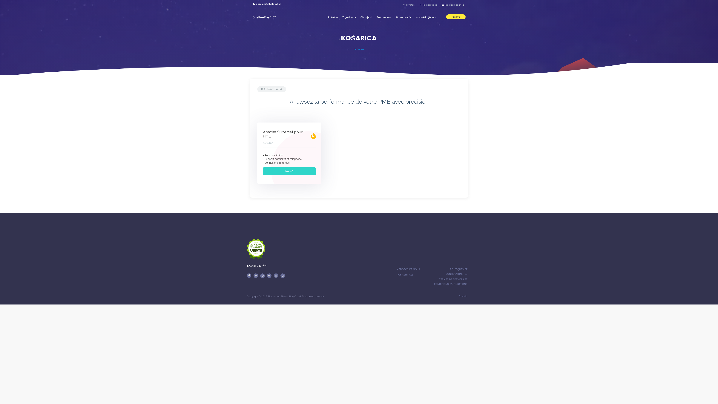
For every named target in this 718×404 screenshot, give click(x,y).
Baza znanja (384, 17)
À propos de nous (408, 269)
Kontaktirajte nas (426, 17)
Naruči (289, 171)
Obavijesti (366, 17)
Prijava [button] (456, 16)
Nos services (404, 274)
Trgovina (348, 17)
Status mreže (403, 17)
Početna (333, 17)
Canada (462, 296)
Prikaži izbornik (272, 89)
